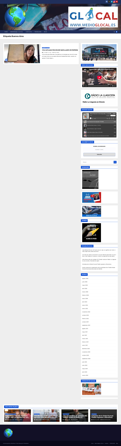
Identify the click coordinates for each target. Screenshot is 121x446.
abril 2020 (84, 372)
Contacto (29, 31)
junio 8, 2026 (67, 419)
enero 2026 (85, 298)
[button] (114, 31)
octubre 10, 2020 (47, 52)
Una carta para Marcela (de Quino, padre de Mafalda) (60, 50)
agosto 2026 (85, 278)
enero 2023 (85, 308)
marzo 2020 (85, 375)
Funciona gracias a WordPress (9, 443)
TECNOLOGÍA (37, 31)
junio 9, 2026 (38, 419)
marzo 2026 (85, 291)
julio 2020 (84, 362)
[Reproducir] (83, 86)
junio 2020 (84, 365)
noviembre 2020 (86, 352)
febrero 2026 (85, 295)
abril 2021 (84, 335)
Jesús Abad (56, 52)
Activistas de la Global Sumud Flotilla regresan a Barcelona (96, 264)
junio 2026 (84, 281)
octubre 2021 (85, 322)
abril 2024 (84, 301)
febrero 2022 (85, 318)
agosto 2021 (85, 328)
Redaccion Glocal (106, 419)
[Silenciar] (113, 86)
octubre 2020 (85, 355)
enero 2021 (85, 345)
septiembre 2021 (86, 325)
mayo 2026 (85, 285)
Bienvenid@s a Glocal (16, 31)
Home (6, 31)
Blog (45, 31)
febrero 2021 (85, 342)
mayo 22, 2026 (96, 419)
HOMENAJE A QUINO (45, 47)
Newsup (20, 443)
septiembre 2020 (86, 358)
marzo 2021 (85, 338)
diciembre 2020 (86, 348)
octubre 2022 (85, 315)
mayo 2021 (84, 332)
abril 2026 (84, 288)
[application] (99, 77)
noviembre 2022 (86, 311)
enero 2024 (85, 305)
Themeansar (26, 443)
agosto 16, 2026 (11, 419)
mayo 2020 (85, 368)
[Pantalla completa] (115, 86)
